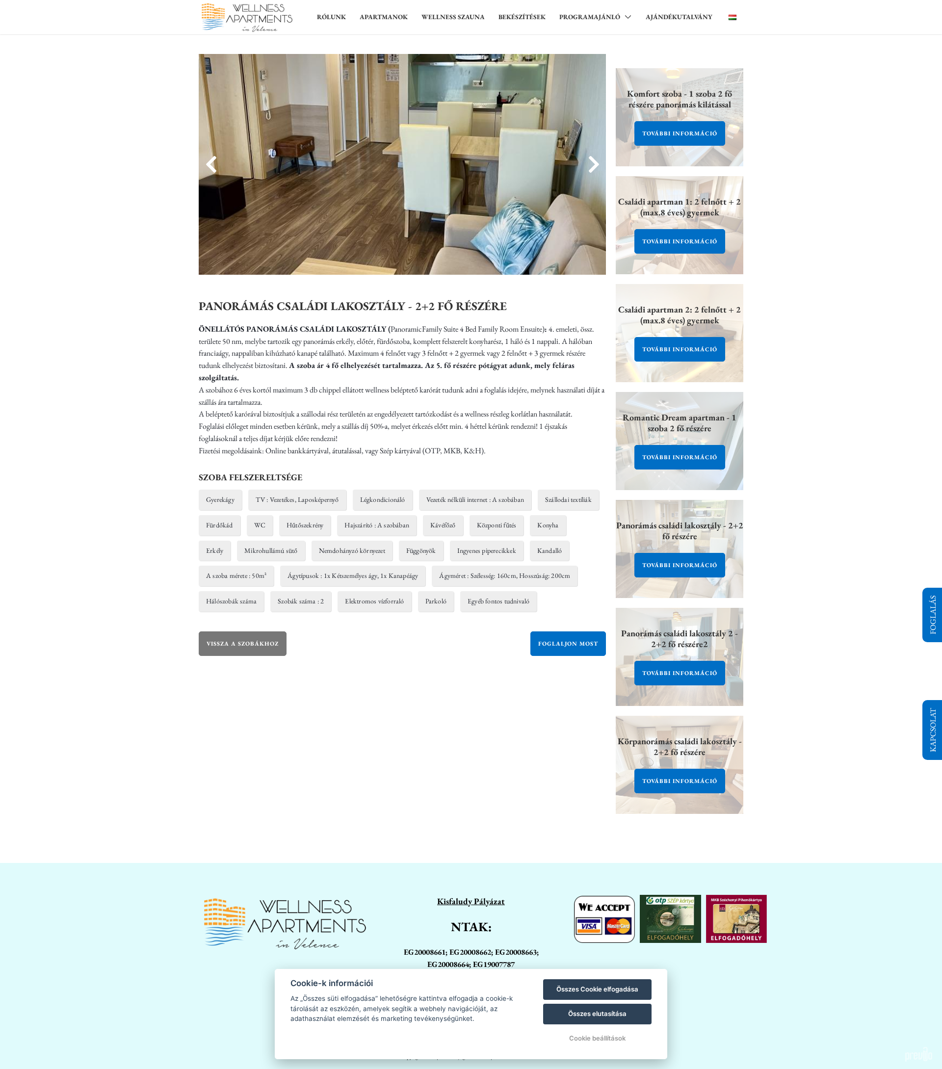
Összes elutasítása (597, 1013)
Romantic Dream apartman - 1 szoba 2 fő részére (679, 423)
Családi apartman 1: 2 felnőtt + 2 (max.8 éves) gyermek (679, 207)
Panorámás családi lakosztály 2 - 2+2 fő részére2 (679, 638)
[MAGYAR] (732, 17)
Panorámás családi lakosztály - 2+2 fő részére (679, 531)
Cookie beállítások (597, 1038)
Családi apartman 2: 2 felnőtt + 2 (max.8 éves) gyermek (679, 315)
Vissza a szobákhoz (243, 644)
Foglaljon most (568, 644)
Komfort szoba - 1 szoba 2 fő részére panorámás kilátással (679, 99)
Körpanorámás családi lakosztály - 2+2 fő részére (680, 746)
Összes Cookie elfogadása (597, 989)
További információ (679, 133)
